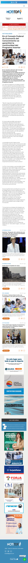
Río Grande (5, 293)
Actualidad (7, 33)
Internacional (6, 230)
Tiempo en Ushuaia (14, 19)
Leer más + (6, 259)
